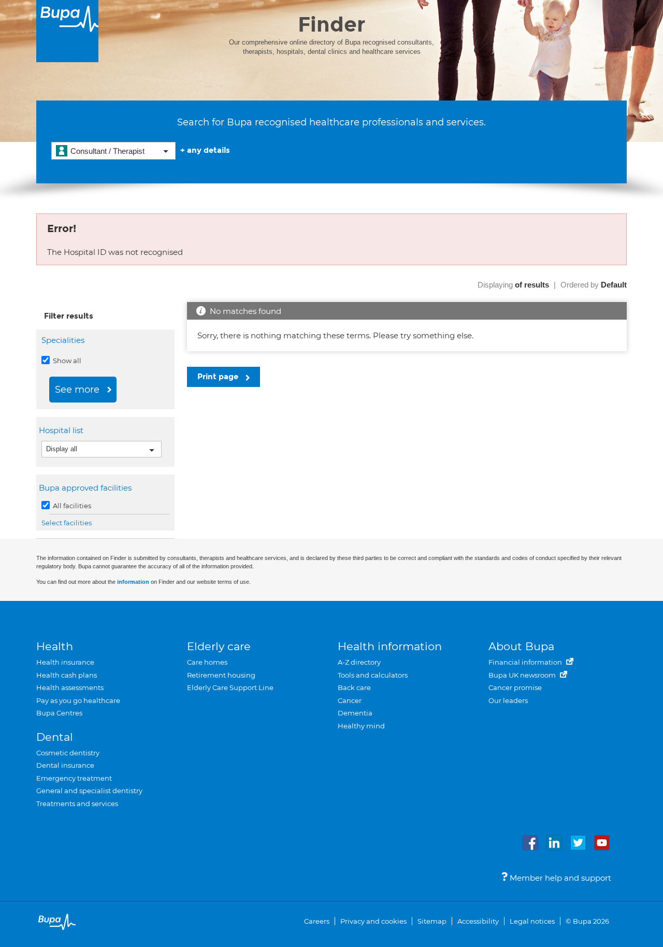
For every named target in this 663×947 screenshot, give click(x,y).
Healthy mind (361, 726)
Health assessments (70, 687)
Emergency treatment (74, 778)
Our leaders (508, 700)
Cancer (350, 700)
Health (54, 646)
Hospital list (62, 430)
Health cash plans (66, 675)
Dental (54, 736)
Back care (354, 687)
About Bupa (521, 646)
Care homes (207, 662)
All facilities (71, 505)
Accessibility (478, 921)
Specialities (62, 340)
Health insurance (65, 662)
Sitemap (431, 921)
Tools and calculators (373, 675)
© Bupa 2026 (587, 921)
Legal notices (532, 921)
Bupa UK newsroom (522, 675)
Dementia (355, 713)
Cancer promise (515, 687)
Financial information (526, 662)
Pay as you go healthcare (78, 700)
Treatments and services (77, 803)
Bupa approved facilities (86, 488)
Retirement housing (221, 675)
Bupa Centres (59, 713)
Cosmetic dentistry (67, 753)
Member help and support (559, 878)
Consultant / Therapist (107, 151)
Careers (316, 921)
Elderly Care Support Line (230, 687)
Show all (66, 360)
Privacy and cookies (373, 921)
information (133, 582)
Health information (390, 646)
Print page (218, 376)
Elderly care (219, 646)
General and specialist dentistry (89, 790)
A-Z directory (359, 662)
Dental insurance (65, 765)
